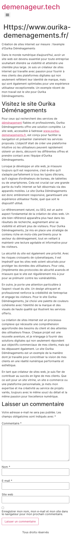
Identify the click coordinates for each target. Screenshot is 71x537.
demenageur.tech (31, 7)
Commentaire (12, 423)
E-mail (7, 480)
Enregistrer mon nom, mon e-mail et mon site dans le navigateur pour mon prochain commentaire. (35, 512)
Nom (6, 466)
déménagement (12, 122)
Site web (7, 494)
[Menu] (7, 14)
